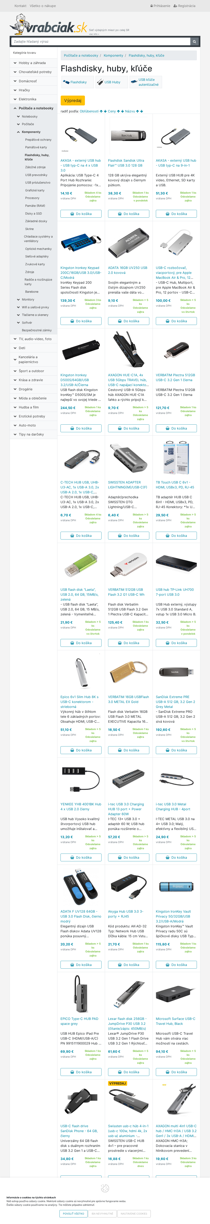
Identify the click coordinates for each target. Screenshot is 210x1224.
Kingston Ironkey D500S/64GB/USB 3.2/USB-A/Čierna (74, 380)
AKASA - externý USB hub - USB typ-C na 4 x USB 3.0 (80, 165)
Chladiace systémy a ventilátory (38, 239)
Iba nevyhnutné (102, 1213)
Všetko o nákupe (43, 6)
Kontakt (20, 6)
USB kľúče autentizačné (149, 82)
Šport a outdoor (31, 371)
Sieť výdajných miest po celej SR (109, 32)
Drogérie (25, 389)
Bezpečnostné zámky (37, 330)
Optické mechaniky (38, 248)
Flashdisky (79, 82)
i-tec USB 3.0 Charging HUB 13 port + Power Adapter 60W (126, 809)
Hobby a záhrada (32, 63)
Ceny (112, 111)
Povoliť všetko (73, 1213)
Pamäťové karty (36, 147)
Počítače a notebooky (36, 108)
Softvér (27, 322)
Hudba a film (29, 407)
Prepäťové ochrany (38, 139)
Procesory (32, 198)
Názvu (130, 111)
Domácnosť (28, 81)
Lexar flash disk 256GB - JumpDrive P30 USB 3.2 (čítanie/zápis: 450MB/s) (127, 1024)
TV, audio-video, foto (35, 339)
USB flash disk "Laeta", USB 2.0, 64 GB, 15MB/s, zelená (79, 594)
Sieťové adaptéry (37, 256)
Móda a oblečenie (33, 398)
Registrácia (186, 6)
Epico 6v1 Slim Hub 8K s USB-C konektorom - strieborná (79, 702)
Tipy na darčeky (31, 434)
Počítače (28, 124)
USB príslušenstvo (37, 182)
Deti (22, 348)
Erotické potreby (32, 416)
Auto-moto (27, 425)
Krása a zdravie (31, 380)
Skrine (29, 229)
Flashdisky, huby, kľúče (37, 157)
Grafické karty (35, 190)
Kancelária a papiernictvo (28, 359)
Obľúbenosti (89, 111)
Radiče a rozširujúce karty (38, 282)
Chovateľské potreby (35, 72)
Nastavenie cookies (134, 1213)
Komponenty (31, 132)
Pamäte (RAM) (35, 205)
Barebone (31, 291)
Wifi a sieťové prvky (35, 307)
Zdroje (29, 272)
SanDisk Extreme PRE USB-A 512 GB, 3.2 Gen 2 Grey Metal (175, 702)
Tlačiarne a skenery (35, 315)
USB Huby (112, 82)
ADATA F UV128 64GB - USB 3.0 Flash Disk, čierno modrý (80, 916)
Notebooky (30, 116)
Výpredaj (72, 100)
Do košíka (83, 214)
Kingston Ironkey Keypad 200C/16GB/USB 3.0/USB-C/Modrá (80, 273)
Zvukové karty (35, 264)
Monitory (28, 299)
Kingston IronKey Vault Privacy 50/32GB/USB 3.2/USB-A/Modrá (173, 916)
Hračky (24, 90)
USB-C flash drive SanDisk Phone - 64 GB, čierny (79, 1131)
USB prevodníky (36, 175)
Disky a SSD (33, 213)
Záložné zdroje (35, 167)
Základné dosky (36, 221)
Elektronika (27, 99)
